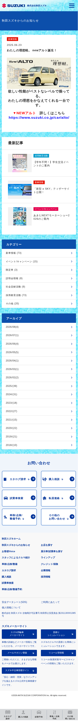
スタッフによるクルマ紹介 (16, 557)
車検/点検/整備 (9, 564)
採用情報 (45, 576)
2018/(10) (11, 445)
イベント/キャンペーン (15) (22, 261)
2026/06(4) (12, 343)
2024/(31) (11, 394)
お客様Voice (8, 551)
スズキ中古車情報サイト (17, 670)
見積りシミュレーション (56, 633)
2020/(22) (11, 428)
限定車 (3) (12, 269)
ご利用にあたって (50, 602)
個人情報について (11, 607)
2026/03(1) (12, 369)
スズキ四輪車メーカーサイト (17, 633)
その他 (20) (12, 303)
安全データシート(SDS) (14, 602)
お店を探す (47, 545)
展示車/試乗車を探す (52, 551)
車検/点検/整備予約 (12, 589)
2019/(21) (11, 436)
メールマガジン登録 (17, 652)
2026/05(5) (12, 352)
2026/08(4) (12, 327)
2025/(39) (11, 386)
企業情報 (45, 570)
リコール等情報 (56, 652)
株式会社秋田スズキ (37, 5)
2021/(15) (11, 419)
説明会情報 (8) (14, 278)
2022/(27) (11, 411)
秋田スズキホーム (11, 538)
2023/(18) (11, 403)
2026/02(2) (12, 377)
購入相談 (6, 576)
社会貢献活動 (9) (15, 286)
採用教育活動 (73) (16, 295)
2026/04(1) (12, 360)
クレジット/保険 (49, 564)
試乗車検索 (8, 583)
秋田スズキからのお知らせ (16, 545)
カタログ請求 (9, 570)
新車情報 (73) (14, 253)
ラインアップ (48, 557)
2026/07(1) (12, 335)
